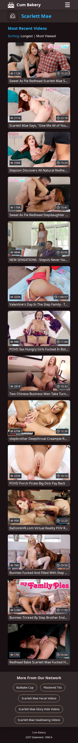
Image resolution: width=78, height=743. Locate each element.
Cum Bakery (29, 4)
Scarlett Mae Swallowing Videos (39, 720)
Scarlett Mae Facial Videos (39, 698)
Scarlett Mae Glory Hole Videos (39, 709)
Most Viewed (46, 36)
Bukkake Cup (25, 687)
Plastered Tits (53, 687)
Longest (27, 36)
